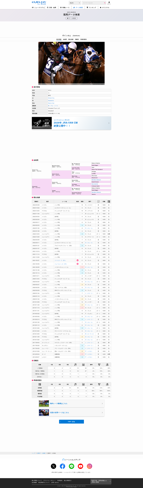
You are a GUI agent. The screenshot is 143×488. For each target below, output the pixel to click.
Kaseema (51, 100)
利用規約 (59, 480)
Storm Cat (51, 103)
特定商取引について (44, 482)
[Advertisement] (71, 28)
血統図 (65, 39)
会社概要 (34, 482)
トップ (33, 453)
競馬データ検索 (41, 453)
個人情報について (37, 480)
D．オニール (89, 228)
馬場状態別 (83, 39)
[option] (71, 63)
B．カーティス (89, 334)
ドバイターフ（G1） (60, 260)
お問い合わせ (55, 482)
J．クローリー (89, 293)
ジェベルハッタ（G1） (61, 264)
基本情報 (58, 39)
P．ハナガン (88, 351)
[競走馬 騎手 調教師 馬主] (75, 3)
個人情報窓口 (68, 480)
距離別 (77, 39)
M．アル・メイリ (53, 105)
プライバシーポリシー (49, 480)
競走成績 (70, 39)
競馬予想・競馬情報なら (99, 481)
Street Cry (51, 98)
